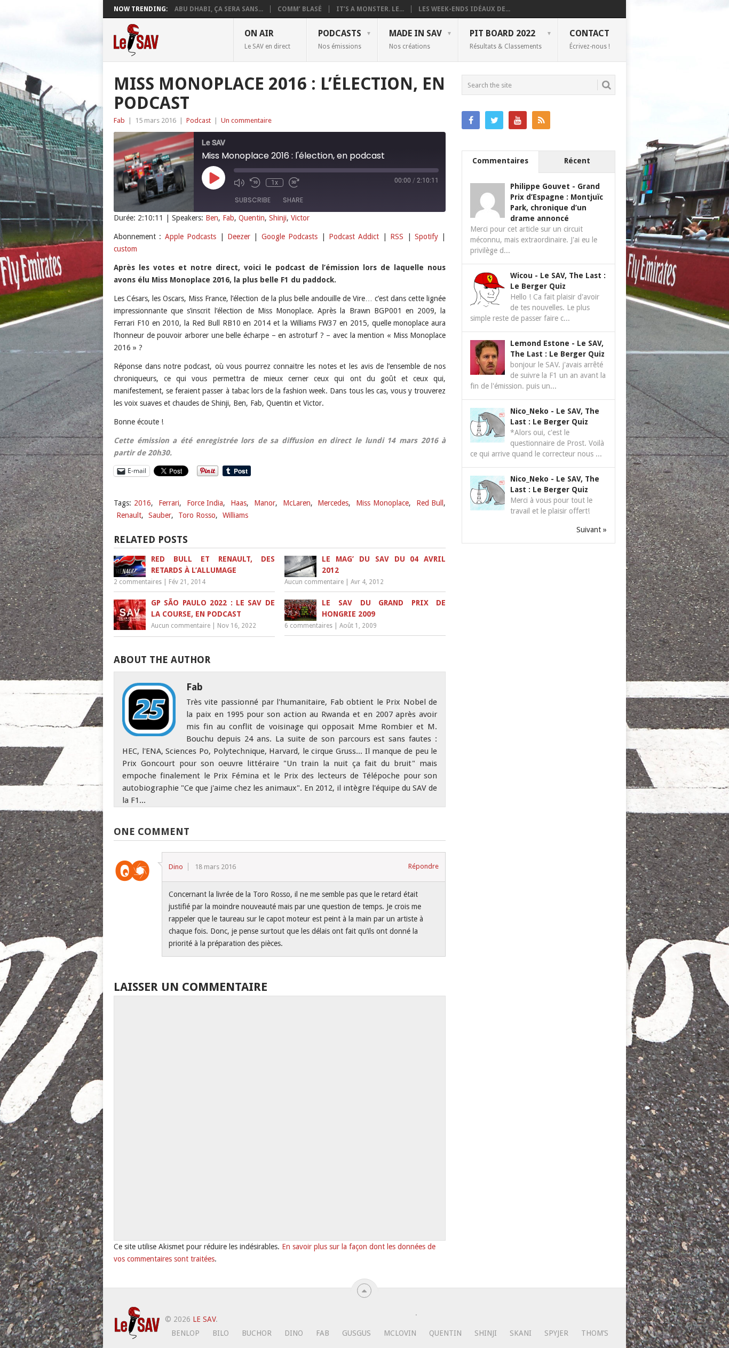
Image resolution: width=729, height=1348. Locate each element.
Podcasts (339, 39)
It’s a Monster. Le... (370, 9)
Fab (119, 120)
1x (274, 182)
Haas (239, 503)
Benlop (185, 1333)
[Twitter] (494, 120)
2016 (142, 503)
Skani (521, 1333)
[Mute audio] (239, 182)
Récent (577, 160)
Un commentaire (246, 120)
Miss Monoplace (382, 503)
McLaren (297, 503)
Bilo (220, 1333)
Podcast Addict (354, 236)
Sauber (159, 515)
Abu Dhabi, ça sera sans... (219, 9)
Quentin (252, 218)
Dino (176, 867)
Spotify (426, 236)
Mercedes (333, 503)
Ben (211, 218)
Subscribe (253, 199)
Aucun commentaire (314, 582)
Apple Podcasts (190, 236)
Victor (300, 218)
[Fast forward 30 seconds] (294, 182)
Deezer (238, 236)
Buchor (257, 1333)
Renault (128, 515)
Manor (264, 503)
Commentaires (500, 160)
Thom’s (594, 1333)
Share (293, 199)
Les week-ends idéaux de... (464, 9)
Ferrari (169, 503)
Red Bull (430, 503)
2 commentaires (138, 582)
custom (125, 249)
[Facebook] (471, 120)
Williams (235, 515)
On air (267, 39)
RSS (396, 236)
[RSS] (541, 120)
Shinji (278, 218)
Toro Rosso (197, 515)
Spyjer (556, 1333)
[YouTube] (518, 120)
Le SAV (204, 1319)
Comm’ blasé (300, 9)
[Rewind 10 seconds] (255, 182)
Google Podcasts (290, 236)
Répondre (423, 866)
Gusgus (356, 1333)
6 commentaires (308, 625)
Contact (589, 39)
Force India (205, 503)
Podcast (198, 120)
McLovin (400, 1333)
